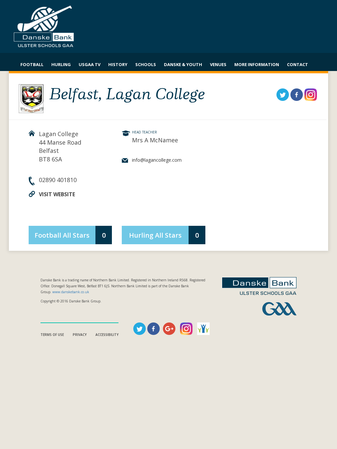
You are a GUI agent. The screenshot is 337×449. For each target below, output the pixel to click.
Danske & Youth (183, 64)
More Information (256, 64)
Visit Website (57, 194)
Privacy (80, 334)
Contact (297, 64)
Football (31, 64)
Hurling (61, 64)
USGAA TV (89, 64)
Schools (145, 64)
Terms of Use (52, 334)
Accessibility (106, 334)
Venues (218, 64)
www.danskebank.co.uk (70, 292)
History (117, 64)
